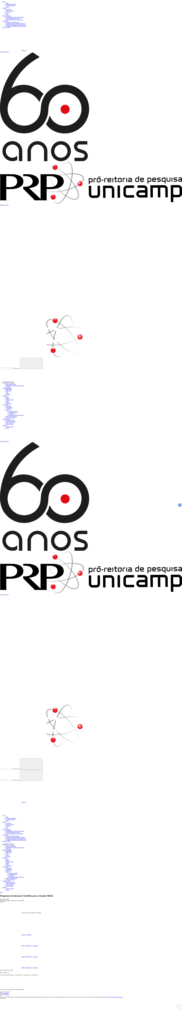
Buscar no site (16, 368)
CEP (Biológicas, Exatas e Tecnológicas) (15, 17)
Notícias (5, 425)
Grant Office (6, 404)
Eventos (7, 428)
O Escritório (8, 406)
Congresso (8, 394)
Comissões (5, 21)
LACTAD (8, 12)
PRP (4, 1)
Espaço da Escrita (10, 10)
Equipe (7, 6)
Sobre (7, 3)
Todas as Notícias (10, 426)
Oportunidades (9, 407)
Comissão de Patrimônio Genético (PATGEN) (16, 26)
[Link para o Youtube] (32, 379)
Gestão (7, 410)
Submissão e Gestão (13, 411)
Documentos (8, 403)
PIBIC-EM (8, 390)
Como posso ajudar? (10, 417)
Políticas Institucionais (11, 384)
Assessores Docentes (10, 5)
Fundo (7, 397)
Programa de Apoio (10, 420)
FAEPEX (5, 396)
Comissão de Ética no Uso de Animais (14, 19)
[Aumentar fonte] (11, 39)
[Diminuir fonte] (32, 39)
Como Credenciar (10, 422)
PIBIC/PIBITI (9, 389)
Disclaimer (8, 387)
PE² (6, 13)
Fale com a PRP (6, 27)
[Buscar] (10, 757)
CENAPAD (8, 9)
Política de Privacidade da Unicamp (115, 997)
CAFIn (7, 393)
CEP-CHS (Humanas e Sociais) (13, 18)
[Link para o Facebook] (11, 379)
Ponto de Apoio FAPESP (11, 416)
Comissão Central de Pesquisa (12, 22)
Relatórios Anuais (10, 399)
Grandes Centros (6, 419)
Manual (7, 398)
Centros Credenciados (11, 421)
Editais (7, 402)
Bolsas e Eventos (9, 424)
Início (1, 892)
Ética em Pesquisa (7, 15)
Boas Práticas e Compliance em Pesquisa (15, 385)
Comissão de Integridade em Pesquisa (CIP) (15, 24)
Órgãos (4, 8)
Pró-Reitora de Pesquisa (11, 4)
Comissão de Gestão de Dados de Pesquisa (15, 23)
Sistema (7, 401)
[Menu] (10, 440)
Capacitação (8, 408)
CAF (7, 392)
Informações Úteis (13, 412)
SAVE (7, 14)
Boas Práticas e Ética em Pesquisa (16, 415)
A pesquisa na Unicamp (8, 381)
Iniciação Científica (7, 388)
